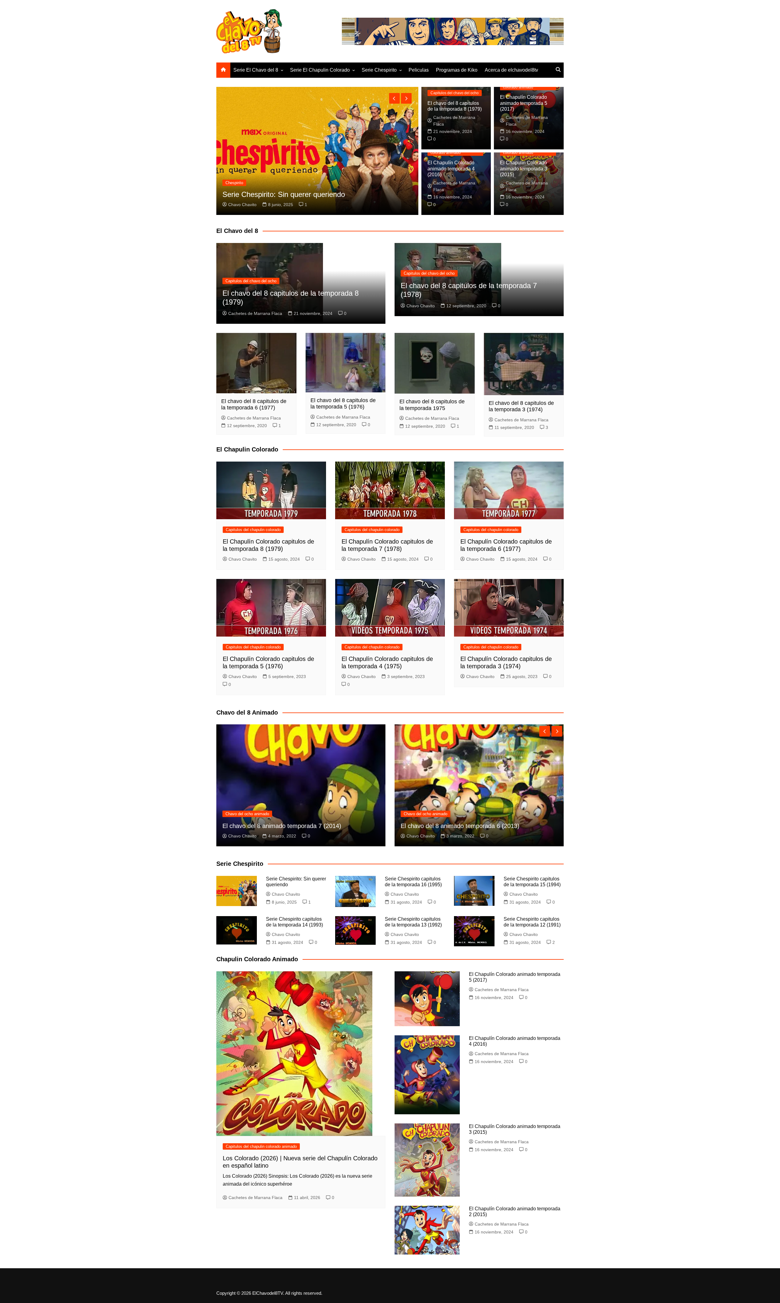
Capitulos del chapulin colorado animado (260, 174)
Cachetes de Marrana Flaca (255, 204)
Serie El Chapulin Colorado (320, 70)
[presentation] (394, 98)
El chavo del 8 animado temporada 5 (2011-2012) (468, 826)
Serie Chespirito (379, 70)
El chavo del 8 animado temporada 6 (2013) (281, 826)
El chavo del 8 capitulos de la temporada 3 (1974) (521, 406)
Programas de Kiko (456, 70)
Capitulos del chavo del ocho (455, 93)
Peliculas (419, 70)
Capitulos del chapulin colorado (253, 529)
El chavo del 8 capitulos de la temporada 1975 (432, 404)
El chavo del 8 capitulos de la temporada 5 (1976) (343, 403)
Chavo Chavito (420, 305)
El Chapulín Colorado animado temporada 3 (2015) (523, 168)
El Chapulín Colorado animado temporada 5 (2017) (523, 103)
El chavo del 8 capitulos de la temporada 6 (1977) (253, 404)
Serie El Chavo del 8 (255, 70)
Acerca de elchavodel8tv (511, 70)
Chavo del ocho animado (247, 814)
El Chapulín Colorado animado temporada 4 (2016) (451, 168)
